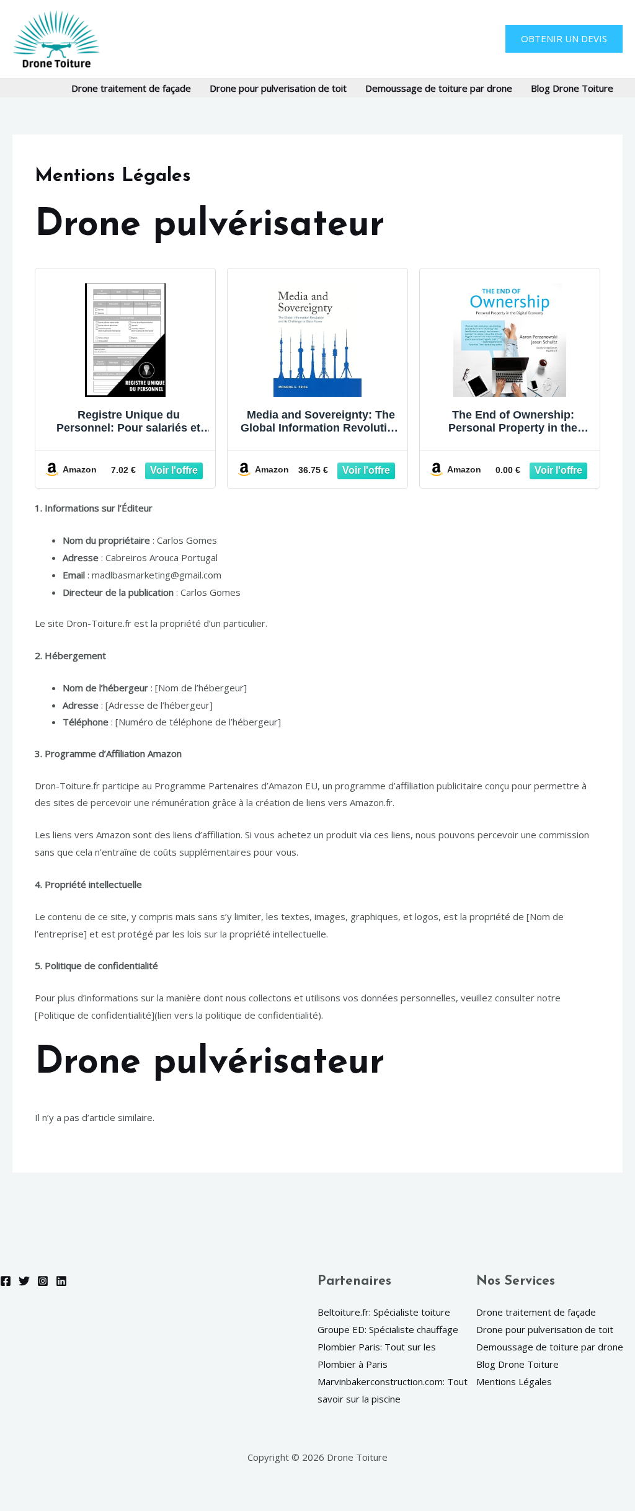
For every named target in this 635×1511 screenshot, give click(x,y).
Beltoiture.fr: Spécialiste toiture (384, 1312)
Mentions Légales (514, 1381)
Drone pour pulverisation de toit (278, 88)
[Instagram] (42, 1281)
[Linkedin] (61, 1281)
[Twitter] (24, 1281)
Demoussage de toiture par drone (438, 88)
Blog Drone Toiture (572, 88)
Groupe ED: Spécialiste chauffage (388, 1329)
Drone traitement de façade (131, 88)
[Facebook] (5, 1281)
